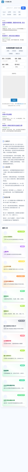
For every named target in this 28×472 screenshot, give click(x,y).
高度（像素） (5, 64)
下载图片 (14, 100)
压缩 (19, 12)
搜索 (23, 8)
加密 (19, 14)
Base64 (4, 12)
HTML (14, 12)
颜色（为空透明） (7, 58)
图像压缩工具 (20, 103)
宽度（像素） (18, 58)
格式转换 (9, 14)
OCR (4, 14)
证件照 (9, 12)
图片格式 (17, 64)
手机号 (14, 14)
